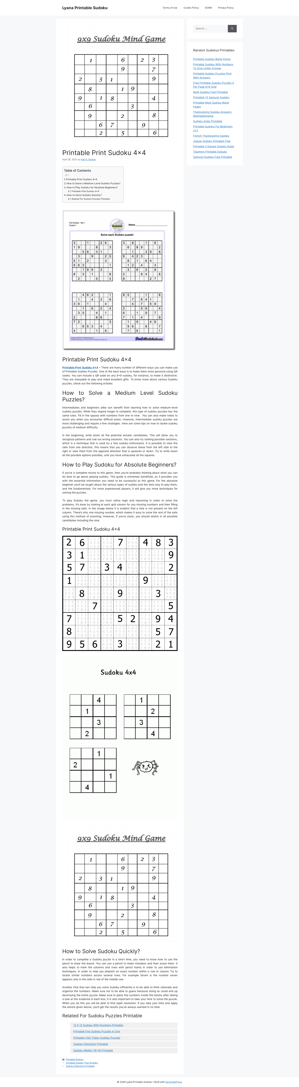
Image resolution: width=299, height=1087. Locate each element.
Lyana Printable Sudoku (85, 7)
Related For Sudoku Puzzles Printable (91, 199)
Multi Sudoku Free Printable (210, 92)
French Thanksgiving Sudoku (211, 135)
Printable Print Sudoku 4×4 (81, 179)
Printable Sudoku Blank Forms (212, 59)
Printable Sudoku (74, 1059)
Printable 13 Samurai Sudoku (211, 97)
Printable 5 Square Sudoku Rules (213, 146)
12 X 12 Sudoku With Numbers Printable (98, 1025)
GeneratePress (173, 1081)
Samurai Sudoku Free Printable (212, 157)
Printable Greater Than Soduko (82, 1062)
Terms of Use (170, 7)
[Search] (232, 28)
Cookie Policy (191, 7)
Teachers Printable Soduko (210, 151)
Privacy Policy (226, 7)
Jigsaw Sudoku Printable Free (211, 141)
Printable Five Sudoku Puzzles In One (96, 1031)
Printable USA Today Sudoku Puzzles (96, 1037)
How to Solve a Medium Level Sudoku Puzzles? (93, 183)
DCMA (208, 7)
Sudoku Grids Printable (207, 121)
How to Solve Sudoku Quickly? (84, 195)
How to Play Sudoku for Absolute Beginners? (92, 187)
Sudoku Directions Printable (90, 1044)
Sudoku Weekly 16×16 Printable (93, 1050)
